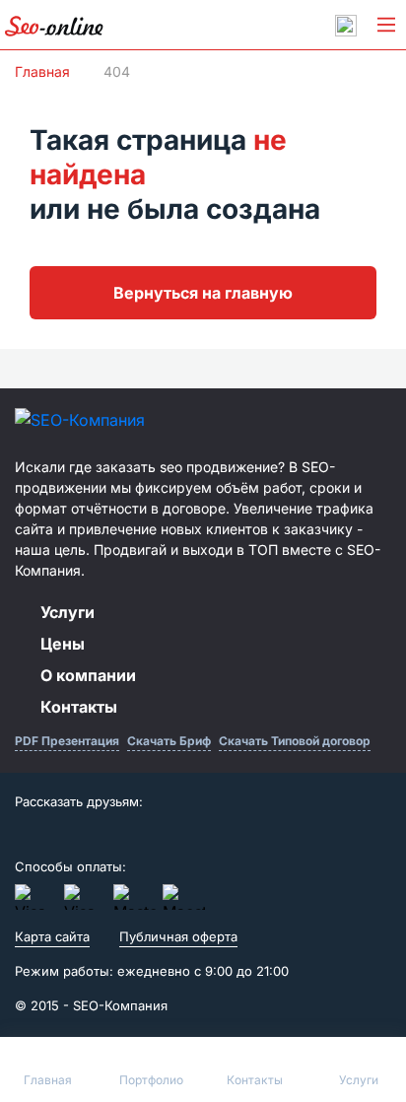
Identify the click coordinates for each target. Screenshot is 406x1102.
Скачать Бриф (169, 740)
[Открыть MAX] (346, 25)
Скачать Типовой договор (295, 740)
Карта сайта (52, 936)
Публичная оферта (178, 936)
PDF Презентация (67, 740)
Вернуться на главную (203, 293)
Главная (42, 71)
